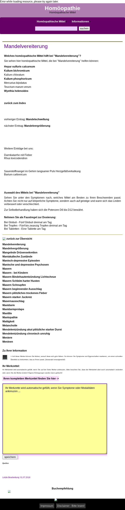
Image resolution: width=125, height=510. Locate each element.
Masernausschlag (13, 301)
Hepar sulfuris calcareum (19, 66)
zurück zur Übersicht (19, 238)
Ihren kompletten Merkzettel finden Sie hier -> (31, 378)
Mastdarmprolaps (13, 309)
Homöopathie (62, 8)
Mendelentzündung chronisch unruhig (26, 333)
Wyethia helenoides (16, 91)
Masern (7, 268)
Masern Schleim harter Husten (21, 280)
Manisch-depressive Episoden (21, 260)
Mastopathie (10, 317)
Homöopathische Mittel (51, 21)
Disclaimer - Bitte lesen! (70, 505)
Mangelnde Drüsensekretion (19, 252)
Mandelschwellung (37, 119)
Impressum (47, 505)
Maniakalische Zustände (17, 256)
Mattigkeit (8, 321)
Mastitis (7, 313)
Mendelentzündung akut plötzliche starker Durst (32, 329)
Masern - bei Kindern (15, 272)
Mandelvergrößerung (37, 125)
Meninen (7, 341)
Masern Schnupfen (14, 285)
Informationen (80, 21)
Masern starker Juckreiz (17, 297)
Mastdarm (8, 305)
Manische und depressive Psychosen (25, 264)
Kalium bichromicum (17, 70)
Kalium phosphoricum (18, 78)
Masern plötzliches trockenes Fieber (24, 293)
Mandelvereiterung (14, 244)
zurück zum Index (15, 103)
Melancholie (9, 325)
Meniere (7, 337)
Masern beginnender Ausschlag (22, 289)
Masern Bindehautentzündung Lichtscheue (29, 276)
